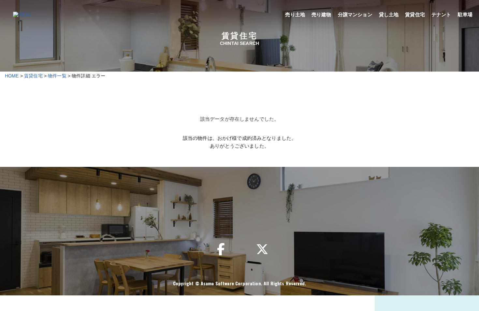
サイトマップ (376, 215)
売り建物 (321, 14)
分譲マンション (355, 14)
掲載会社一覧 (120, 215)
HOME (12, 75)
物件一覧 (57, 75)
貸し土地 (389, 14)
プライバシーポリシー (318, 215)
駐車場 (465, 14)
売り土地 (295, 14)
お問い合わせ (260, 215)
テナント (441, 14)
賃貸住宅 (415, 14)
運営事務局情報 (171, 215)
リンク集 (217, 215)
